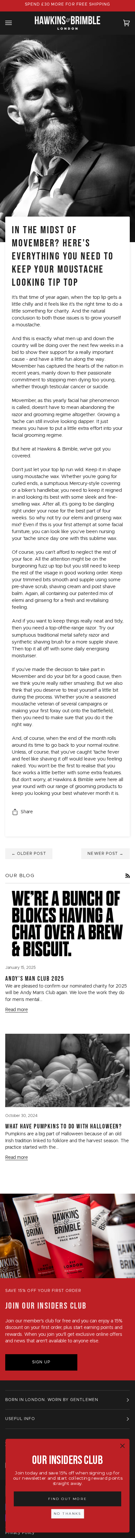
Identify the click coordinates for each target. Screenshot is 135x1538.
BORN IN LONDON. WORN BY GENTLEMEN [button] (51, 1400)
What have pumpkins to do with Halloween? (63, 1126)
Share (27, 812)
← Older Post (28, 854)
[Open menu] (15, 22)
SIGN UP (41, 1362)
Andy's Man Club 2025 (34, 978)
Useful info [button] (20, 1419)
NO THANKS (67, 1513)
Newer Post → (105, 854)
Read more (16, 1010)
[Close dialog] (122, 1446)
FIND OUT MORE (67, 1499)
